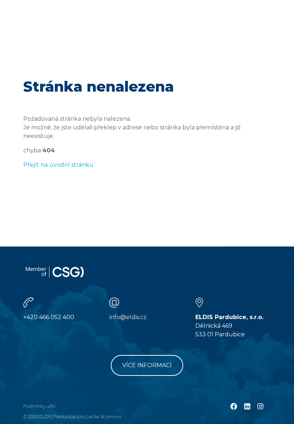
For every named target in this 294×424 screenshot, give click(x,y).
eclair (94, 416)
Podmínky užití (39, 406)
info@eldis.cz (128, 317)
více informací (147, 365)
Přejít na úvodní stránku (58, 164)
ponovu (113, 416)
